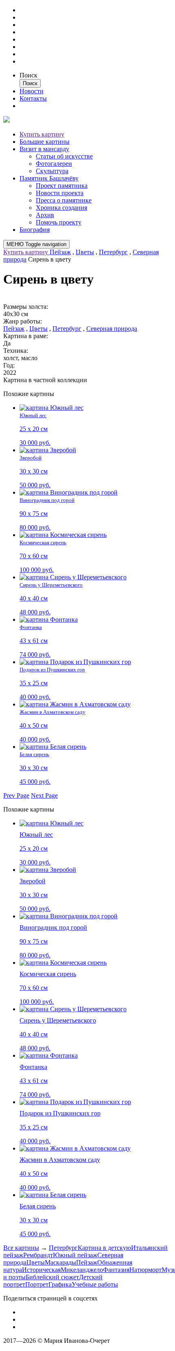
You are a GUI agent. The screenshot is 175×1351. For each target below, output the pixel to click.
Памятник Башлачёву (49, 178)
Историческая (41, 1269)
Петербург (113, 252)
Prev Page (16, 795)
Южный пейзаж (75, 1255)
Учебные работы (95, 1284)
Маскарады (60, 1262)
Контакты (33, 98)
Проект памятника (62, 185)
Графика (60, 1284)
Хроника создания (61, 207)
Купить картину (42, 134)
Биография (35, 229)
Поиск (28, 75)
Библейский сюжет (52, 1277)
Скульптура (52, 170)
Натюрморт (145, 1269)
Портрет (36, 1284)
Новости (32, 91)
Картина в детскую (104, 1247)
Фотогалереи (54, 163)
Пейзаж (60, 252)
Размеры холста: (25, 306)
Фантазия (116, 1269)
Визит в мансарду (44, 148)
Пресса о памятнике (64, 200)
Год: (9, 365)
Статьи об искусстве (64, 156)
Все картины (21, 1247)
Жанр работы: (22, 321)
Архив (45, 214)
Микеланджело (82, 1269)
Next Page (44, 795)
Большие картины (45, 141)
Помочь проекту (58, 222)
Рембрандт (38, 1255)
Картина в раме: (25, 335)
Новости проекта (59, 192)
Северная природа (111, 328)
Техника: (15, 350)
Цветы (85, 252)
